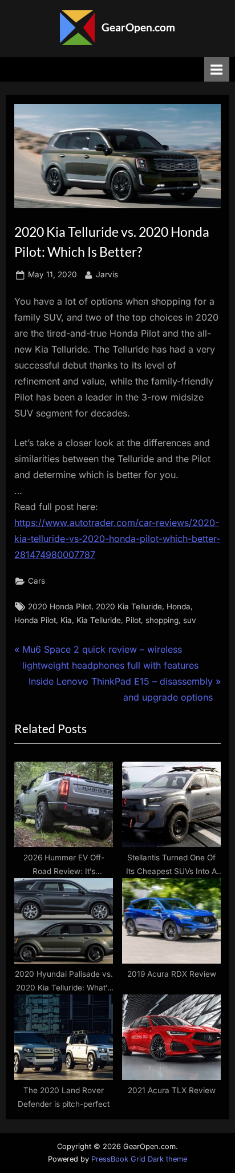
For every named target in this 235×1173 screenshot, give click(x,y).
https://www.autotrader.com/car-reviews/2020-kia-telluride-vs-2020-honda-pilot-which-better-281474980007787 (117, 538)
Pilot (133, 620)
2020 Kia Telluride (129, 606)
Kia (66, 620)
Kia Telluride (98, 620)
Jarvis (107, 274)
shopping (162, 620)
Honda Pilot (35, 620)
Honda (179, 606)
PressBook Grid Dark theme (139, 1159)
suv (189, 620)
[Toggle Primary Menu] (216, 69)
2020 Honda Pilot (59, 606)
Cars (36, 580)
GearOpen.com (138, 27)
